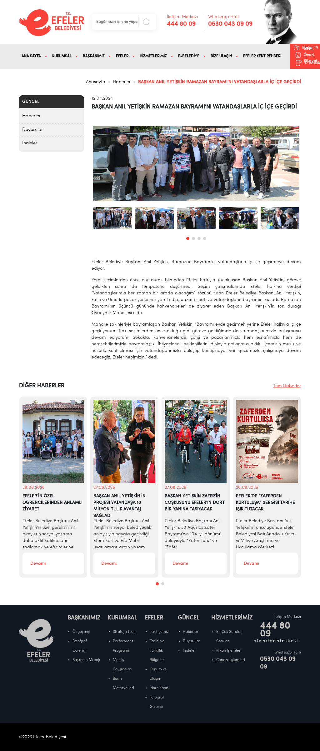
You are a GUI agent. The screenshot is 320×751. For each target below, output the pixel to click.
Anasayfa (95, 82)
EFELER (122, 56)
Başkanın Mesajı (86, 660)
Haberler (122, 82)
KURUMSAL (62, 56)
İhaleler (30, 143)
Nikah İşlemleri (229, 651)
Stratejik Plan (124, 632)
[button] (188, 238)
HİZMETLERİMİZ (153, 56)
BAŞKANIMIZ (94, 56)
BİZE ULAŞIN (221, 56)
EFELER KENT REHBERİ (262, 56)
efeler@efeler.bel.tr (277, 641)
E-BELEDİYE (188, 56)
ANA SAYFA (31, 56)
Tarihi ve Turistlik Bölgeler (157, 650)
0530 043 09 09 (230, 24)
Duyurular (32, 130)
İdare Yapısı (159, 688)
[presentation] (102, 163)
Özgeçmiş (81, 632)
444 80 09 (181, 24)
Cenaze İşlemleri (230, 660)
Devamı (38, 563)
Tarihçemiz (159, 632)
